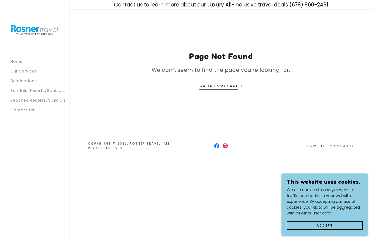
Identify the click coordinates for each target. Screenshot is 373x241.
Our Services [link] (23, 71)
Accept (325, 225)
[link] (34, 29)
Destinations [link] (23, 80)
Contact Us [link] (22, 110)
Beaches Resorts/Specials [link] (38, 100)
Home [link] (16, 61)
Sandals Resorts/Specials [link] (37, 90)
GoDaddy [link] (344, 146)
